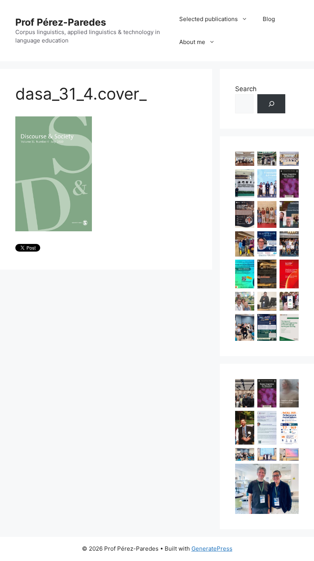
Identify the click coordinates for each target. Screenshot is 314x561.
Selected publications (208, 19)
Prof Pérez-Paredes (60, 22)
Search (246, 89)
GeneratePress (211, 548)
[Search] (271, 104)
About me (192, 42)
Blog (269, 19)
